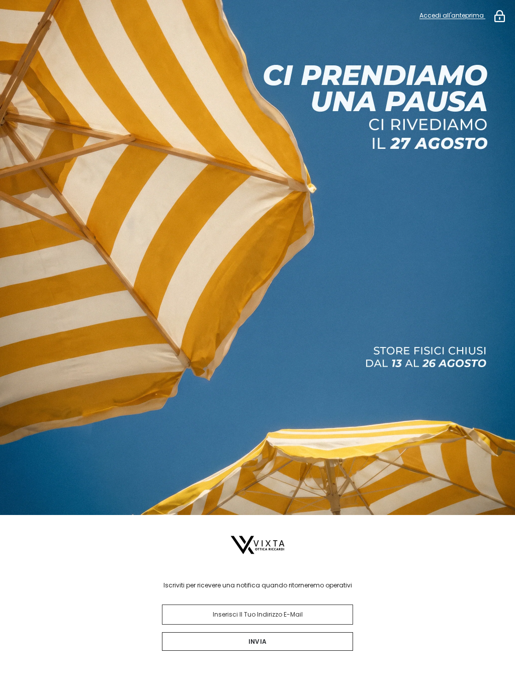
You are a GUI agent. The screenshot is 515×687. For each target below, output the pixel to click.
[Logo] (257, 545)
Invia (257, 641)
